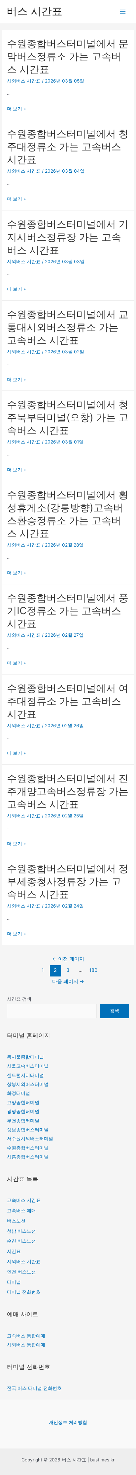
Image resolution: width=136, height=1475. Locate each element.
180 (93, 970)
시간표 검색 (19, 999)
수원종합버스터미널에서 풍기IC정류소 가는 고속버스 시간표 (67, 610)
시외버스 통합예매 (26, 1344)
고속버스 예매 (21, 1210)
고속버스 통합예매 (26, 1335)
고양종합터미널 (23, 1102)
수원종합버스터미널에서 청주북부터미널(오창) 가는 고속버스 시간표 (67, 417)
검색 (114, 1010)
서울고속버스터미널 (28, 1066)
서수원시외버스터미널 (30, 1138)
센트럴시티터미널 (25, 1075)
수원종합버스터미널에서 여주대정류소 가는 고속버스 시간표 (67, 701)
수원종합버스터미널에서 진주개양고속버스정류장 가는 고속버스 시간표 (67, 791)
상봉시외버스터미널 (28, 1084)
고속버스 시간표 (24, 1200)
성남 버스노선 (21, 1231)
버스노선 (16, 1220)
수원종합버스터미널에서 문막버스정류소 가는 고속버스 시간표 (67, 56)
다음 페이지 (68, 981)
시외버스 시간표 (24, 81)
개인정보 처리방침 (68, 1422)
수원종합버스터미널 (28, 1147)
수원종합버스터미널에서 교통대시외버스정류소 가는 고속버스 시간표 (67, 327)
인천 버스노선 (21, 1271)
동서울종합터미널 (25, 1057)
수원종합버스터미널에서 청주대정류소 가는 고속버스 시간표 (67, 146)
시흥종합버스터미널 (28, 1156)
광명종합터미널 (23, 1111)
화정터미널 (18, 1093)
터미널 (14, 1282)
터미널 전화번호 (24, 1292)
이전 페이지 (68, 959)
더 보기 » (16, 108)
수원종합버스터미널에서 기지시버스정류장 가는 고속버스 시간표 (67, 237)
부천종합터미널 (23, 1120)
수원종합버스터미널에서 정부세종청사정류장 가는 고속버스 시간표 (67, 881)
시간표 (14, 1251)
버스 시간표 (34, 11)
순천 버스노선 (21, 1241)
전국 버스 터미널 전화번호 (34, 1388)
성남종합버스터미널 (28, 1129)
